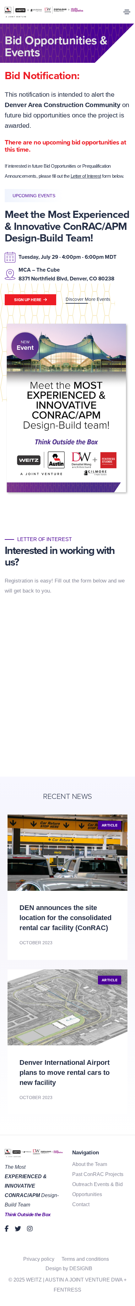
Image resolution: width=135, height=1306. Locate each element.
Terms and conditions (85, 1259)
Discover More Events (88, 299)
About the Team (89, 1164)
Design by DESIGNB (69, 1268)
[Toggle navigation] (126, 12)
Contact (80, 1204)
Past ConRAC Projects (97, 1174)
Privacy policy (38, 1259)
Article (110, 825)
